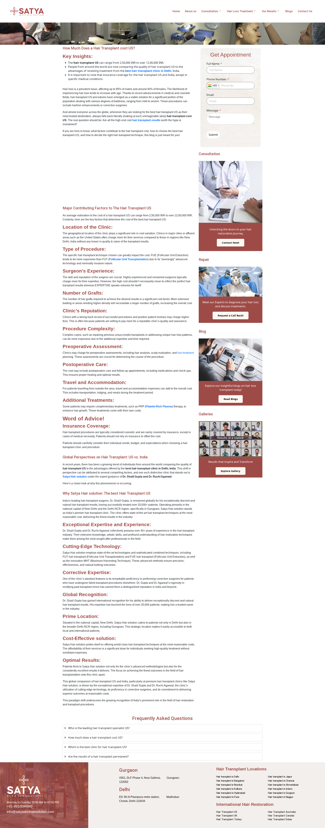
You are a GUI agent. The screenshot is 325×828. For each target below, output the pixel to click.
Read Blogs (231, 399)
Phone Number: (218, 79)
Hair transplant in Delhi (227, 776)
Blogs (289, 11)
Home (176, 11)
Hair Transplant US (226, 811)
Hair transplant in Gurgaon (281, 792)
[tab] (162, 728)
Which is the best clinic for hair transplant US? (97, 747)
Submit (213, 135)
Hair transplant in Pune (227, 797)
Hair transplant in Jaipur (280, 776)
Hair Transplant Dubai (280, 819)
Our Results (269, 11)
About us (190, 11)
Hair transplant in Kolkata (229, 788)
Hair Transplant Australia (282, 811)
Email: (210, 95)
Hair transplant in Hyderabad (230, 792)
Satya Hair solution (75, 476)
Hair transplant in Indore (280, 788)
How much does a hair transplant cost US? (95, 737)
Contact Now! (230, 242)
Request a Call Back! (230, 315)
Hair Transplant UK (226, 815)
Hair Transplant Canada (281, 815)
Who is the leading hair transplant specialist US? (99, 728)
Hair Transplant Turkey (229, 819)
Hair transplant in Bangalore (230, 780)
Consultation (209, 11)
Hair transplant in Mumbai (229, 784)
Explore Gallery (230, 471)
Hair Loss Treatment (240, 11)
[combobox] (213, 85)
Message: (214, 110)
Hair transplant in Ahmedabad (283, 784)
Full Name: (214, 63)
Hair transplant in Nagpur (280, 797)
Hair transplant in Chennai (281, 780)
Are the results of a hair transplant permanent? (98, 756)
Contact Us (305, 11)
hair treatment (185, 352)
